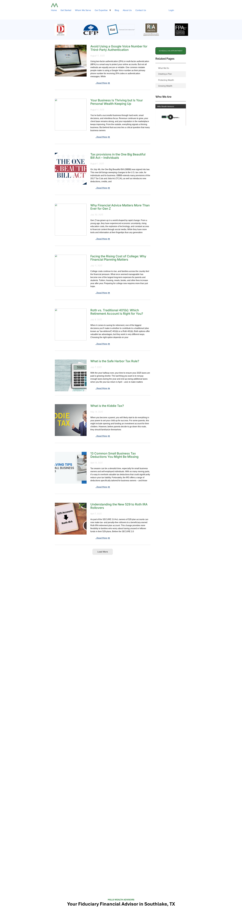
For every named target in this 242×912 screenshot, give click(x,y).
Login (171, 10)
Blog (117, 10)
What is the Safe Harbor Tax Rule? (114, 361)
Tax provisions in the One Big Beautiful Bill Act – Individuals (117, 156)
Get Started (65, 10)
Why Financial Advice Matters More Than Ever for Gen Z (120, 206)
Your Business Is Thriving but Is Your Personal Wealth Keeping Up (116, 101)
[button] (102, 552)
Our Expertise (101, 10)
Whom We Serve (83, 10)
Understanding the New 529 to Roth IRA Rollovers (118, 506)
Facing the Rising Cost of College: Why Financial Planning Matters (118, 257)
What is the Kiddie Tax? (107, 406)
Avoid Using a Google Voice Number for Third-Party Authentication (118, 48)
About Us (127, 10)
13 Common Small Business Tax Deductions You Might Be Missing (114, 455)
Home (54, 10)
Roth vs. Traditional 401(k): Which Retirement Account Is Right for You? (116, 311)
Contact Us (140, 10)
